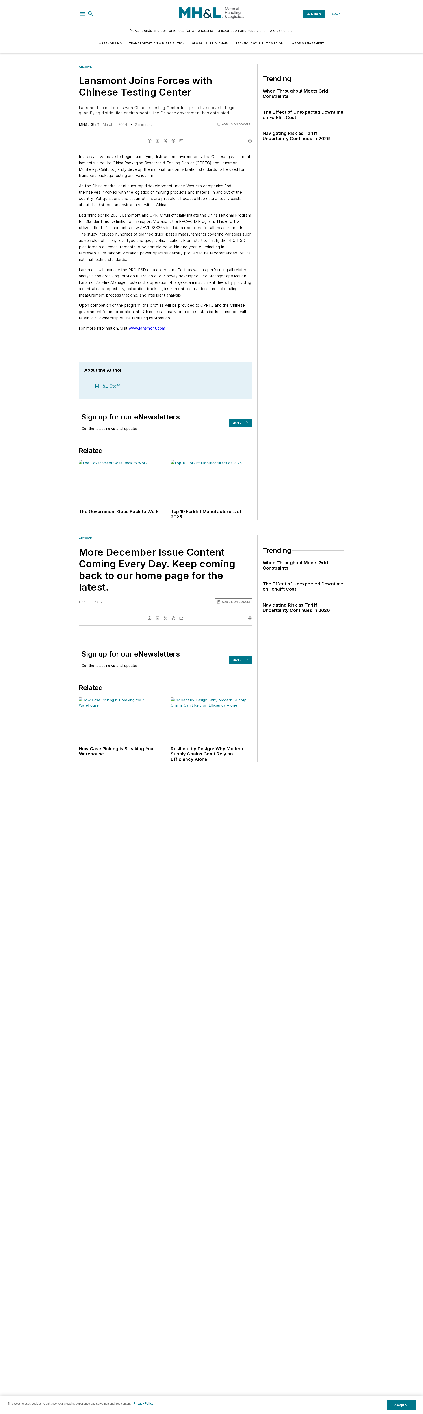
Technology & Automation (260, 43)
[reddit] (173, 141)
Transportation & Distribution (157, 43)
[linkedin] (157, 141)
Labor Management (307, 43)
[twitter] (165, 141)
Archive (85, 66)
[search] (90, 14)
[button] (82, 14)
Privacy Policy (143, 1403)
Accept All (401, 1405)
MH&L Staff (89, 124)
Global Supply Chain (210, 43)
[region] (211, 1405)
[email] (181, 141)
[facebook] (149, 141)
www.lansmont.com (147, 328)
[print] (250, 141)
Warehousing (110, 43)
